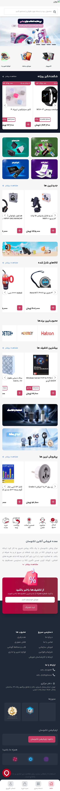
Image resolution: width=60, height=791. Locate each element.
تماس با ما (48, 642)
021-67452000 (44, 675)
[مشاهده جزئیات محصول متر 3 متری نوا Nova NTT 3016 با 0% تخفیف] (41, 303)
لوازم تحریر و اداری (17, 652)
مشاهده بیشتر (31, 564)
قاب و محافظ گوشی (16, 647)
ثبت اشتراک (30, 607)
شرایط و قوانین (46, 652)
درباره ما (49, 637)
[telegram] (30, 759)
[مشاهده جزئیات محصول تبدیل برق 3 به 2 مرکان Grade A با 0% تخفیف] (41, 497)
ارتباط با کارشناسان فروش (41, 657)
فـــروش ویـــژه (16, 83)
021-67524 (46, 670)
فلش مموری (20, 642)
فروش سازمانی (46, 647)
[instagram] (46, 759)
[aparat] (15, 759)
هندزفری (21, 637)
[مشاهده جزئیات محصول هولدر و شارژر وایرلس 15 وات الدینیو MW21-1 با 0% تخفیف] (41, 226)
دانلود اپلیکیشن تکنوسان (42, 739)
